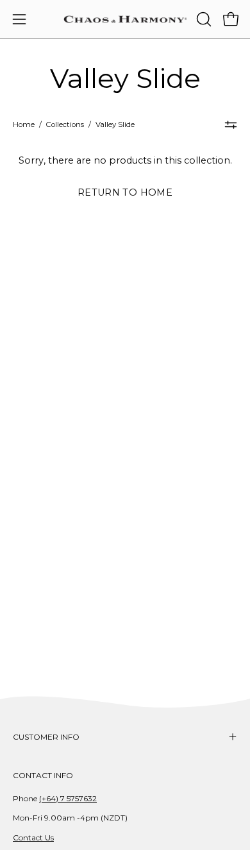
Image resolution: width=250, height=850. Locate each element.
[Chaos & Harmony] (125, 19)
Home (24, 124)
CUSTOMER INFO (46, 737)
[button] (203, 19)
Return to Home (125, 192)
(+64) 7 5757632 (68, 798)
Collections (65, 124)
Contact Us (33, 837)
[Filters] (230, 125)
